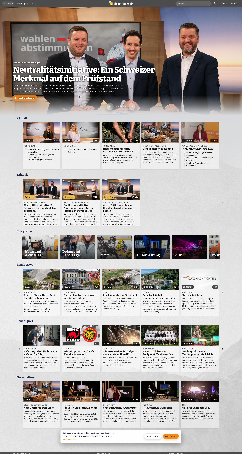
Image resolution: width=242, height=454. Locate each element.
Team (224, 3)
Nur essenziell (153, 436)
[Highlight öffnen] (121, 61)
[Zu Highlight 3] (121, 106)
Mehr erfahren (69, 439)
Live (34, 3)
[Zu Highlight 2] (118, 106)
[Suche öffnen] (214, 3)
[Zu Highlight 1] (116, 106)
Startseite (8, 3)
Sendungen (22, 3)
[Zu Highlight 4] (123, 106)
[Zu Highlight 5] (125, 106)
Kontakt (234, 3)
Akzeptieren (171, 436)
